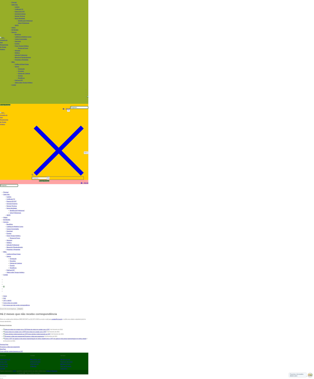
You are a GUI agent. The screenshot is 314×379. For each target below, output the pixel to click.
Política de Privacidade (51, 371)
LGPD (14, 371)
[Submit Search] (68, 110)
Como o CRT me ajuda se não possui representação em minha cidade (65, 338)
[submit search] (48, 178)
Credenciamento (66, 359)
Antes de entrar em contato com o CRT (38, 329)
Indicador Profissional (67, 361)
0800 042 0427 (35, 364)
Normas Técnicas (66, 364)
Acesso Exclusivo (5, 105)
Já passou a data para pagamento (34, 336)
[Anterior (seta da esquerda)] (0, 378)
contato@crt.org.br (57, 319)
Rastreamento (64, 368)
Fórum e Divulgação (66, 366)
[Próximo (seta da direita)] (2, 378)
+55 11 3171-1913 (35, 361)
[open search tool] (58, 175)
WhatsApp (33, 366)
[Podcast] (87, 96)
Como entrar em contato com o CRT (35, 332)
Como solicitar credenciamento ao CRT (38, 334)
